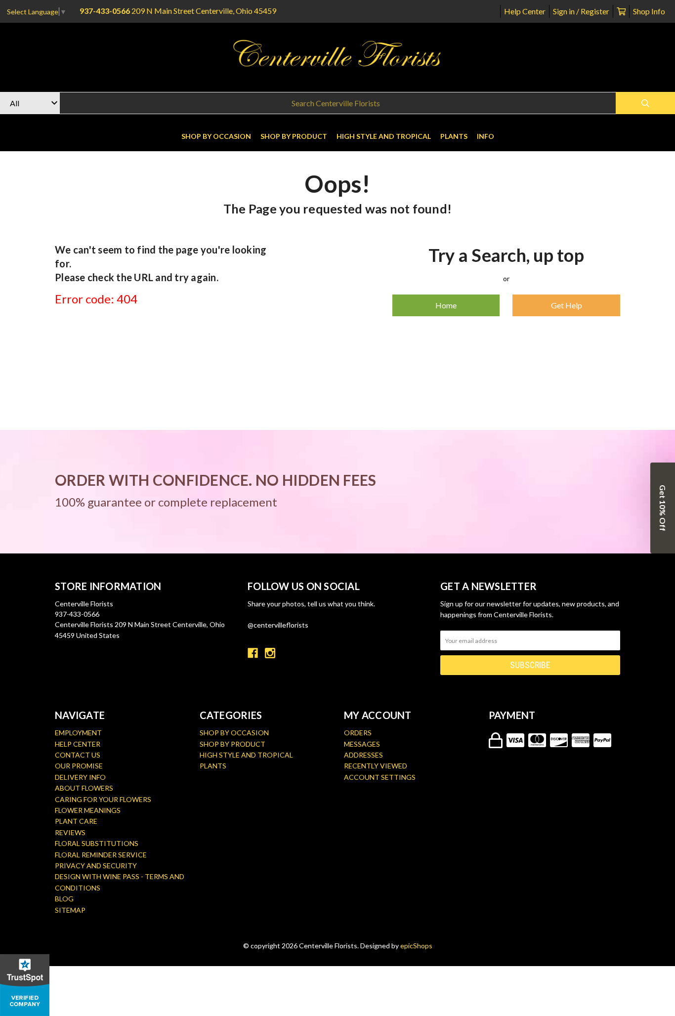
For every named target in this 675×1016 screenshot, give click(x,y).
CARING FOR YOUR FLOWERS (103, 799)
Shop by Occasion (216, 136)
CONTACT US (77, 755)
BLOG (64, 898)
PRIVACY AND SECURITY (96, 865)
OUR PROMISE (79, 766)
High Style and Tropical (384, 136)
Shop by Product (293, 136)
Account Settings (380, 777)
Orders (358, 732)
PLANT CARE (76, 821)
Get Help (566, 305)
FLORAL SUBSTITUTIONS (96, 843)
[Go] (645, 103)
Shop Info (649, 11)
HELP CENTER (77, 744)
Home (446, 305)
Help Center (525, 11)
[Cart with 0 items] (621, 11)
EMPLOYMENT (78, 732)
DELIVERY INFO (80, 777)
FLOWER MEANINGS (88, 810)
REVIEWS (70, 832)
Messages (362, 744)
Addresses (363, 755)
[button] (662, 508)
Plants (453, 136)
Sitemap (70, 910)
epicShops (416, 945)
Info (485, 136)
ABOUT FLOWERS (84, 788)
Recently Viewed (375, 766)
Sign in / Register (581, 11)
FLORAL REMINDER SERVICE (101, 854)
